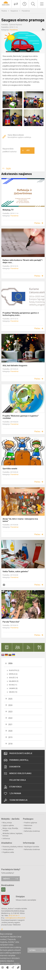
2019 (10, 737)
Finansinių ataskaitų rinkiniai (13, 847)
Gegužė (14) (13, 678)
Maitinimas (28, 825)
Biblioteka (27, 828)
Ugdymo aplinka (8, 825)
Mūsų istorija (7, 823)
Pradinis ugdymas (30, 823)
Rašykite (6, 879)
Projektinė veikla (17, 780)
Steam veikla (15, 787)
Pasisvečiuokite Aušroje (20, 753)
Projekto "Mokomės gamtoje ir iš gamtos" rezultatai (20, 417)
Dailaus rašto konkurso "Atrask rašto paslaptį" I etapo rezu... (22, 261)
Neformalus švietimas (32, 831)
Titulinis (4, 11)
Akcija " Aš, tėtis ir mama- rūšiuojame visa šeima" (20, 520)
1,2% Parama (15, 793)
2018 (10, 744)
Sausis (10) (13, 692)
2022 (10, 718)
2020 (10, 731)
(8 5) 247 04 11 (14, 915)
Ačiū (26, 150)
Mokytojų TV (8, 210)
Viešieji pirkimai (8, 849)
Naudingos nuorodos (31, 847)
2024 (10, 705)
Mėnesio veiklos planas (20, 773)
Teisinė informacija (18, 800)
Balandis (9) (13, 681)
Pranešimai (26, 11)
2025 (10, 699)
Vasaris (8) (13, 688)
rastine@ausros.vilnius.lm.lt (15, 918)
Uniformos (6, 838)
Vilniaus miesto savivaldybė (26, 900)
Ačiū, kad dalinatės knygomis (15, 365)
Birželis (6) (13, 674)
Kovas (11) (13, 685)
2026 (10, 663)
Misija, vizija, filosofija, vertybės (10, 829)
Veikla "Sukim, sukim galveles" (15, 571)
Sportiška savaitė (10, 469)
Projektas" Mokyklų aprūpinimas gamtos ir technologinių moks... (21, 314)
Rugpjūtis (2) (14, 670)
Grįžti (8, 168)
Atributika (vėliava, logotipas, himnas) (13, 835)
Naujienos (14, 11)
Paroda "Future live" (11, 622)
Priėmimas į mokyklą (18, 760)
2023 (10, 712)
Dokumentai (14, 767)
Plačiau (37, 223)
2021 (10, 724)
